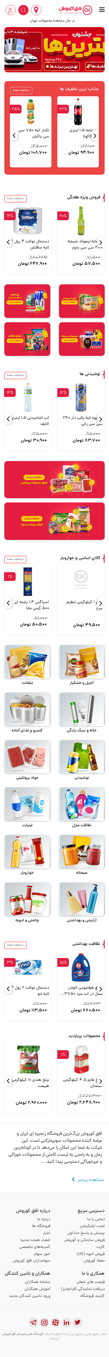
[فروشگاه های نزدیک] (36, 10)
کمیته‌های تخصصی (34, 1247)
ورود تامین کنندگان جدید (29, 1296)
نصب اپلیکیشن (92, 1226)
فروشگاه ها (41, 1226)
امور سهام (42, 1254)
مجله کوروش (94, 1261)
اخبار (46, 1233)
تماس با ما (96, 1219)
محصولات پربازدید (84, 1036)
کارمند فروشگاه (92, 1296)
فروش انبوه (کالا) (91, 1254)
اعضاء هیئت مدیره (35, 1240)
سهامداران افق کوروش (31, 1261)
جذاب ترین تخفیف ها (79, 89)
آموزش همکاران (37, 1289)
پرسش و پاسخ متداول (86, 1233)
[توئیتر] (78, 1323)
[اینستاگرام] (44, 1323)
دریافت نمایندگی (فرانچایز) (83, 1289)
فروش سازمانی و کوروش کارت (84, 1243)
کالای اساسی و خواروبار (80, 558)
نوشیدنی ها (90, 374)
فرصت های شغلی (90, 1282)
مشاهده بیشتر (91, 1180)
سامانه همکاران (37, 1282)
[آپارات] (55, 1323)
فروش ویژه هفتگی (83, 197)
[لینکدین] (67, 1323)
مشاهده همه (21, 90)
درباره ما (43, 1219)
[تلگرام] (33, 1323)
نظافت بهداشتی (86, 944)
